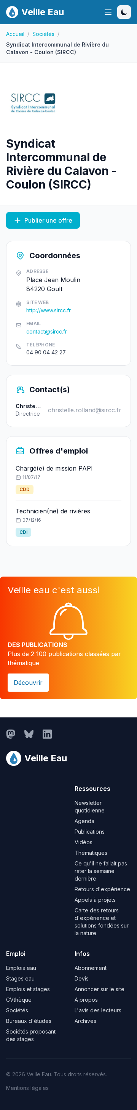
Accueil (15, 34)
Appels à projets (95, 899)
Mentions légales (27, 1088)
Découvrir (28, 682)
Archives (85, 1021)
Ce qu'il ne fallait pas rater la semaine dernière (101, 871)
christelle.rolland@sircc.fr (84, 410)
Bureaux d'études (28, 1021)
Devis (82, 978)
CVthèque (19, 999)
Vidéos (83, 842)
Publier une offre (48, 220)
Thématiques (91, 853)
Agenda (84, 821)
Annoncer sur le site (99, 989)
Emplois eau (21, 968)
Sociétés (43, 34)
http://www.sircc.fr (48, 310)
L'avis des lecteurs (98, 1010)
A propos (86, 999)
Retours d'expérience (102, 889)
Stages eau (20, 978)
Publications (90, 831)
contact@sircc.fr (46, 331)
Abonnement (91, 968)
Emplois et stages (28, 989)
